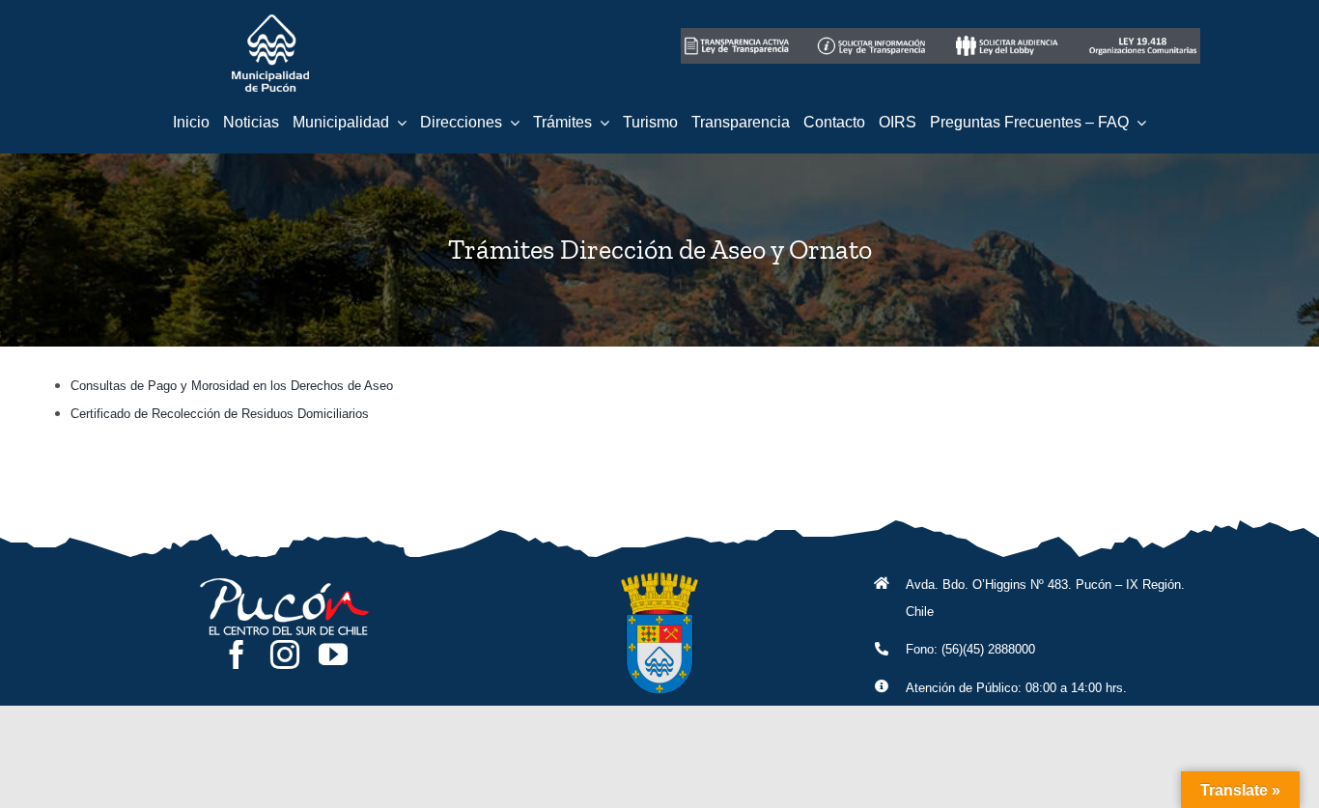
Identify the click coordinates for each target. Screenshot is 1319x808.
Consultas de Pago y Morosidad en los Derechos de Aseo (231, 385)
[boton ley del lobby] (1008, 35)
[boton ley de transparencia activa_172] (738, 35)
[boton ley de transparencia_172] (873, 35)
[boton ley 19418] (1143, 35)
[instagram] (284, 654)
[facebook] (236, 654)
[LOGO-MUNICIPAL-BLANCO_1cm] (270, 22)
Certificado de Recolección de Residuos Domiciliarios (219, 413)
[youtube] (333, 654)
